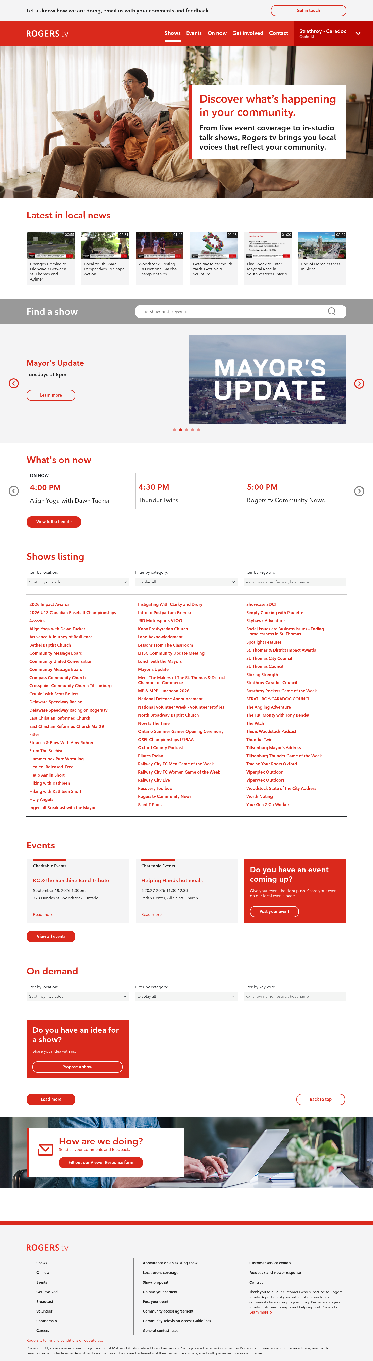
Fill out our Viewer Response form (101, 1162)
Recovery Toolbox (155, 788)
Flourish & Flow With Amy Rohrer (61, 742)
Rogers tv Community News (286, 500)
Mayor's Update (153, 669)
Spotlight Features (263, 642)
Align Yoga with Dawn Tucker (70, 500)
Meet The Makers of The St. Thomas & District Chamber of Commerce (181, 680)
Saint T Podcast (152, 804)
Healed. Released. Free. (52, 767)
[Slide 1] (180, 430)
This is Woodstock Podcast (271, 731)
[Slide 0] (174, 430)
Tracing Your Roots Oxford (271, 764)
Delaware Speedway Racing (55, 702)
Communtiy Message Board (55, 669)
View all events (51, 936)
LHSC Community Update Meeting (171, 653)
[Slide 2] (186, 430)
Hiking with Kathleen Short (55, 791)
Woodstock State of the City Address (281, 788)
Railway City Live (154, 780)
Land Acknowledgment (160, 637)
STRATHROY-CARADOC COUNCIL (278, 699)
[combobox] (236, 311)
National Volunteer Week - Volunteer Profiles (181, 707)
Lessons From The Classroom (165, 645)
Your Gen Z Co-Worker (267, 804)
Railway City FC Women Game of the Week (179, 772)
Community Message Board (55, 653)
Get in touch (308, 10)
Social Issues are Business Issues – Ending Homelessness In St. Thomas (285, 631)
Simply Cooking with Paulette (274, 612)
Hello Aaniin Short (47, 775)
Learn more (51, 395)
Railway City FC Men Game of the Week (176, 764)
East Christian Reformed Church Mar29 (66, 726)
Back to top (321, 1099)
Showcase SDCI (261, 604)
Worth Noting (259, 796)
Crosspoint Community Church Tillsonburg (70, 685)
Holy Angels (41, 799)
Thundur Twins (158, 500)
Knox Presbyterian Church (163, 629)
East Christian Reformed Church (59, 718)
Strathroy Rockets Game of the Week (281, 690)
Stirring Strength (262, 674)
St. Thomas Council (264, 666)
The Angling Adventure (268, 707)
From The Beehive (46, 750)
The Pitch (255, 723)
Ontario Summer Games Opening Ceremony (181, 731)
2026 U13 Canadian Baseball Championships (72, 612)
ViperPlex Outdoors (265, 780)
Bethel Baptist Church (50, 645)
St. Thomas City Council (269, 658)
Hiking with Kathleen (49, 783)
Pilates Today (150, 755)
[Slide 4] (198, 430)
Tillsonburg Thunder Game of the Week (284, 755)
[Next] (357, 383)
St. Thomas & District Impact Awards (281, 650)
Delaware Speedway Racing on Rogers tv (68, 710)
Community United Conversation (61, 661)
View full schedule (54, 521)
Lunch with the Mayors (160, 661)
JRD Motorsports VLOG (160, 620)
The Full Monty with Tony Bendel (277, 715)
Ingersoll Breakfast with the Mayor (62, 807)
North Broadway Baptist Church (168, 715)
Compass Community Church (57, 677)
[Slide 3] (192, 430)
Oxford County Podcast (160, 747)
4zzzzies (37, 620)
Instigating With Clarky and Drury (170, 604)
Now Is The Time (154, 723)
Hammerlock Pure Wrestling (56, 759)
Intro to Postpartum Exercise (165, 612)
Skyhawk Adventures (266, 620)
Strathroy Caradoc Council (271, 682)
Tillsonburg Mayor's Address (273, 747)
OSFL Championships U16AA (166, 739)
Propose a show (77, 1066)
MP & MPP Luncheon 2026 (164, 690)
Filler (34, 734)
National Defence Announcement (170, 699)
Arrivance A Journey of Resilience (61, 637)
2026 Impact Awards (49, 604)
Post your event (274, 911)
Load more (51, 1099)
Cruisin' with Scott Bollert (53, 694)
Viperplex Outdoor (264, 772)
